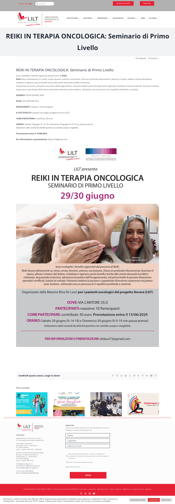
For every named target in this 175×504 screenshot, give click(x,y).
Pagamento (148, 489)
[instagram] (90, 493)
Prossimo (152, 58)
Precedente (141, 58)
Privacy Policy (83, 489)
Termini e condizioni (115, 489)
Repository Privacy (138, 489)
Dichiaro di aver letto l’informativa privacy (80, 462)
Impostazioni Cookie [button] (138, 500)
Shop (28, 4)
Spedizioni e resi (127, 489)
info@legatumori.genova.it (24, 464)
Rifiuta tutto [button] (166, 500)
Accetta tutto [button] (153, 500)
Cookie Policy (92, 489)
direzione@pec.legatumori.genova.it (27, 468)
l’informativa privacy (74, 467)
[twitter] (85, 493)
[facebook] (81, 493)
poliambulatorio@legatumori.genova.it (28, 466)
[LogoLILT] (38, 12)
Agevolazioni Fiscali (102, 489)
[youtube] (94, 493)
